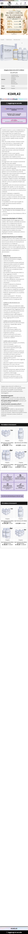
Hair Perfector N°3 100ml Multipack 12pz (7, 443)
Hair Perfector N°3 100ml (21, 442)
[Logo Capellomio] (9, 3)
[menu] (2, 4)
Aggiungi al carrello (15, 103)
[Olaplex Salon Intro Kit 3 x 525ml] (14, 54)
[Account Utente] (16, 4)
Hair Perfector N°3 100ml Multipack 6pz (21, 465)
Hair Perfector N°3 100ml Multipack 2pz (7, 465)
